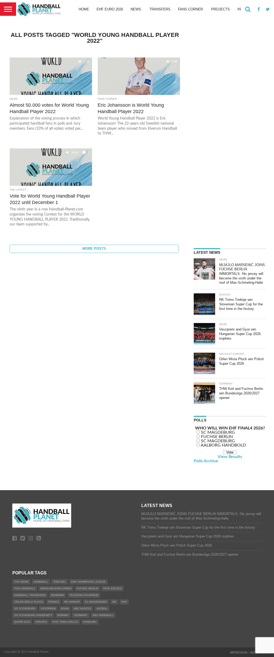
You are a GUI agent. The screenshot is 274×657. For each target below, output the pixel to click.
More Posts (94, 249)
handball (41, 581)
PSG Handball (24, 588)
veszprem (48, 608)
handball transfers (30, 595)
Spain (65, 608)
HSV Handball (103, 615)
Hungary (90, 621)
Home (84, 9)
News (136, 9)
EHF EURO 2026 (110, 9)
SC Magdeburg (96, 601)
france (53, 601)
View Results (230, 457)
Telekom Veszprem (83, 595)
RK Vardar (72, 601)
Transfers (159, 9)
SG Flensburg (25, 608)
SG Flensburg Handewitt (33, 615)
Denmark (57, 595)
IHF (114, 601)
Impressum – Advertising (250, 652)
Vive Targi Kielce (65, 621)
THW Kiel (59, 581)
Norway (63, 615)
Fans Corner (190, 9)
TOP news (21, 581)
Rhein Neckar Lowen (55, 588)
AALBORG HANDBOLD (223, 445)
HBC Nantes (82, 608)
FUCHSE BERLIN (217, 437)
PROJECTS (220, 9)
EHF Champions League (88, 581)
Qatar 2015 (22, 621)
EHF (124, 601)
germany (80, 615)
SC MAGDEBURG (218, 432)
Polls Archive (206, 461)
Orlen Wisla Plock (28, 601)
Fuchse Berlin (87, 588)
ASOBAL (102, 608)
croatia (41, 621)
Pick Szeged (112, 588)
